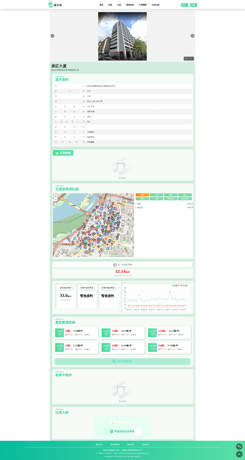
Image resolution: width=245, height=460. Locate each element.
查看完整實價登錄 (124, 361)
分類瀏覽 (143, 5)
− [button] (56, 199)
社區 (119, 5)
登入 (184, 5)
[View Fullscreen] (55, 204)
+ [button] (56, 196)
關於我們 (99, 444)
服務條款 (130, 444)
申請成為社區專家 (124, 431)
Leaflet (111, 256)
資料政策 (145, 444)
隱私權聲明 (115, 444)
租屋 (110, 5)
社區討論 (155, 5)
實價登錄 (130, 5)
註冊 (193, 5)
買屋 (101, 5)
